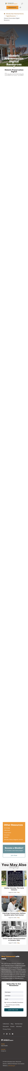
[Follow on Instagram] (7, 1034)
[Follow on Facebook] (4, 1034)
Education (6, 835)
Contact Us (3, 1051)
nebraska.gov (11, 1065)
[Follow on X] (10, 1034)
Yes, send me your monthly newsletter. (12, 1005)
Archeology (7, 828)
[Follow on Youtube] (12, 1034)
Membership (18, 1023)
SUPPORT (3, 1049)
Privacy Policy (7, 1029)
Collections (6, 1023)
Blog (18, 892)
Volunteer (19, 1026)
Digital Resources (14, 53)
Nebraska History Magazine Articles (13, 839)
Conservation (7, 832)
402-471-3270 (4, 1045)
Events (12, 1026)
